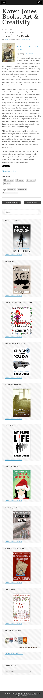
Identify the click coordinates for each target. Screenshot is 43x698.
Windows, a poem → (32, 202)
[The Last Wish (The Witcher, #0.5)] (20, 644)
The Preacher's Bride (10, 193)
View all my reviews (9, 171)
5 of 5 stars (29, 54)
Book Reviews (7, 29)
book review (11, 190)
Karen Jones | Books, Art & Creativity (21, 17)
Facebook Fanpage (14, 654)
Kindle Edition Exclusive (13, 255)
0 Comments (26, 39)
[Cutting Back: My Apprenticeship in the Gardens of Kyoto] (7, 643)
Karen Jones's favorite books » (28, 648)
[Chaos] (16, 641)
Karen (6, 39)
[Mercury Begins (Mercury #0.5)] (25, 643)
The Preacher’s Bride (24, 47)
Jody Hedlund (21, 190)
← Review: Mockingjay (11, 202)
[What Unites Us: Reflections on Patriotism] (11, 643)
